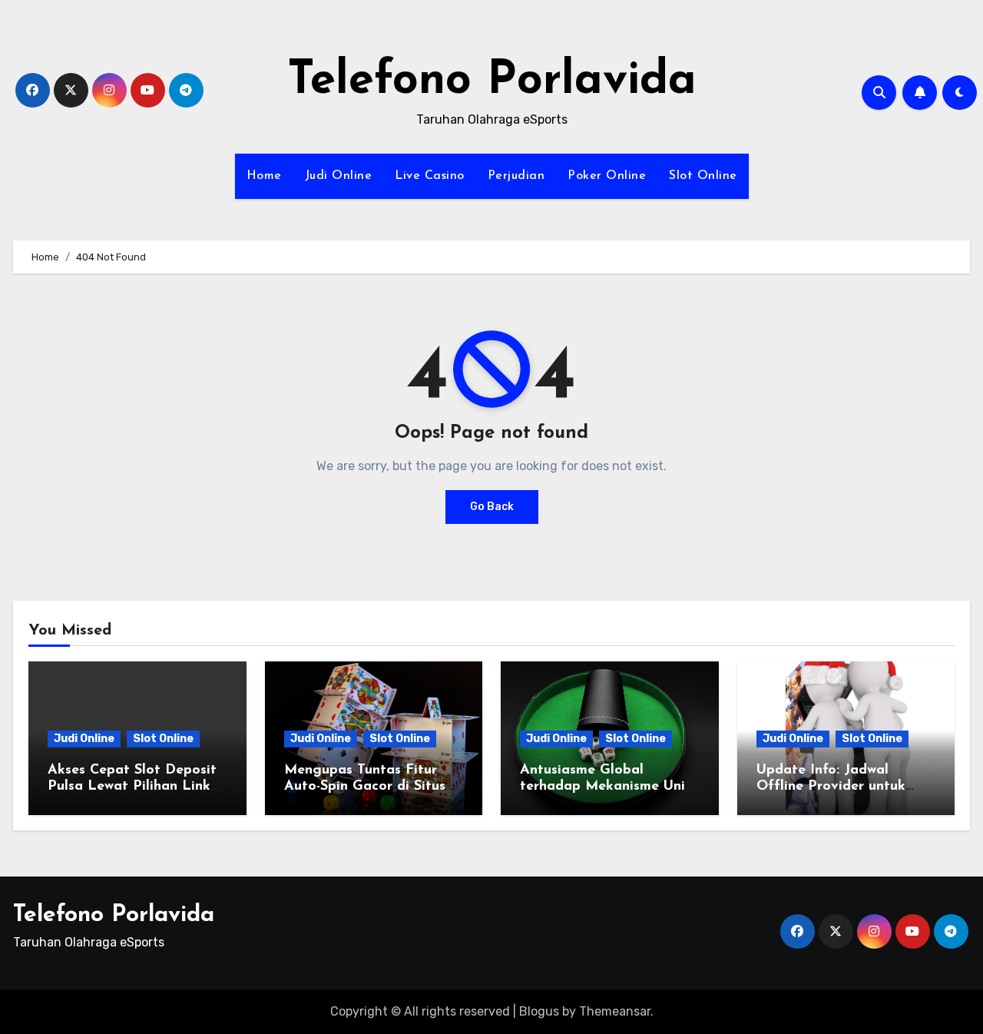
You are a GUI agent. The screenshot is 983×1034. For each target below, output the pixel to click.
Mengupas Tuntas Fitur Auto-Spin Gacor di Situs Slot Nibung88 (364, 787)
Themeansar (614, 1011)
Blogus (539, 1011)
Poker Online (607, 176)
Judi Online (338, 176)
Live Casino (430, 176)
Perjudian (516, 176)
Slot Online (703, 176)
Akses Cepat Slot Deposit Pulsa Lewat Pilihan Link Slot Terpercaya (132, 787)
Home (264, 176)
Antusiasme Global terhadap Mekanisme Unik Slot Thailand (606, 787)
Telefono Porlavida (492, 81)
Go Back (492, 506)
